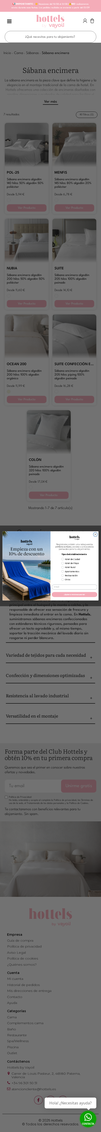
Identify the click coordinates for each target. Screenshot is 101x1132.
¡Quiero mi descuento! (74, 594)
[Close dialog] (95, 534)
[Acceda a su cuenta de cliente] (85, 22)
